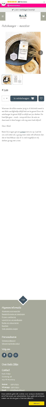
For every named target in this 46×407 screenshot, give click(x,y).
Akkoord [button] (36, 403)
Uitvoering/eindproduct (11, 344)
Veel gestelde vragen (10, 329)
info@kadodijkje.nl (17, 390)
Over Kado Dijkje (10, 364)
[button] (7, 80)
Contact (6, 370)
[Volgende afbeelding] (40, 52)
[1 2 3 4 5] (5, 98)
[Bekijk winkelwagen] (43, 16)
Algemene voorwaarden (11, 311)
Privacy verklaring (9, 317)
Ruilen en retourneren (10, 323)
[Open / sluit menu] (2, 16)
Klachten (5, 326)
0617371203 (15, 384)
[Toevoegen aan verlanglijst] (41, 98)
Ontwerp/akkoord (8, 341)
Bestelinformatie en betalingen (13, 314)
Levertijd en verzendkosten (12, 320)
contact (23, 132)
